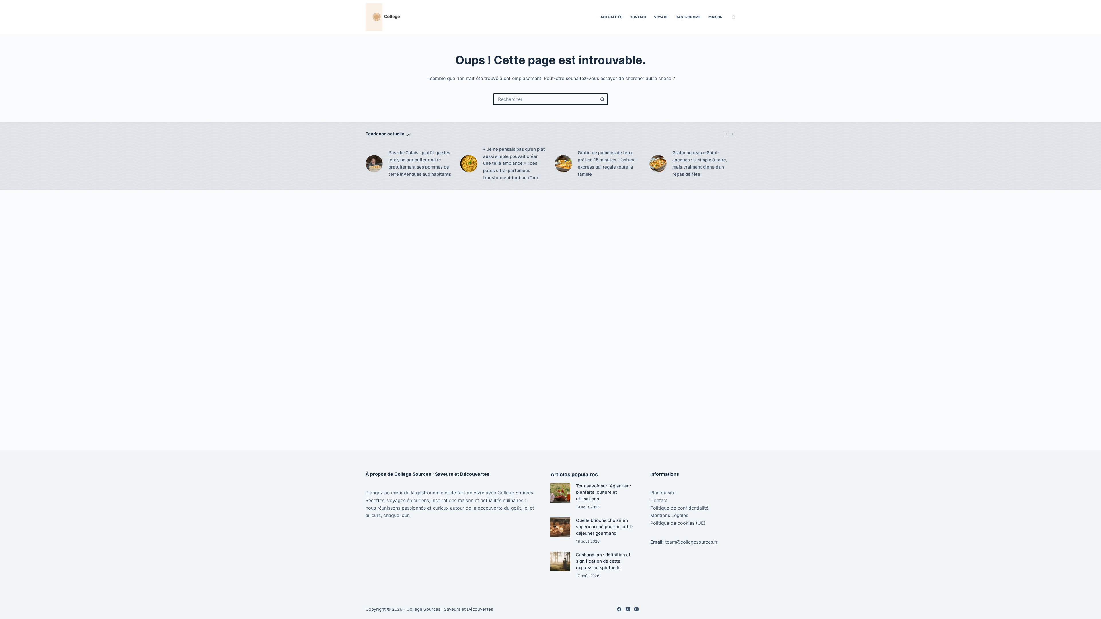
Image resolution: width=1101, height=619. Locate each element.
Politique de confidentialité (679, 508)
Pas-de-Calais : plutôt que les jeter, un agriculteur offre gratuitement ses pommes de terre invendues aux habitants (420, 163)
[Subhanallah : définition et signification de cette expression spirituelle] (560, 561)
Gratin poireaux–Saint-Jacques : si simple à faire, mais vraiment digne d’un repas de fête (699, 163)
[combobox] (545, 99)
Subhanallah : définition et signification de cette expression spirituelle (603, 561)
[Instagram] (636, 609)
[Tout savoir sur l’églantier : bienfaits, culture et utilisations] (560, 493)
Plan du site (663, 492)
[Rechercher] (733, 17)
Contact (638, 17)
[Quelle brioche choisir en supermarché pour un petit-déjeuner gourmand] (560, 527)
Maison (715, 17)
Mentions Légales (669, 515)
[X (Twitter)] (628, 609)
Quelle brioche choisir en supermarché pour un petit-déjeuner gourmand (604, 527)
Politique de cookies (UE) (678, 523)
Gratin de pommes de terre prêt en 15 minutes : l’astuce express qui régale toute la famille (607, 163)
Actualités (611, 17)
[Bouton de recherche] (602, 99)
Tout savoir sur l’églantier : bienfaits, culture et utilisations (603, 492)
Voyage (661, 17)
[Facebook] (619, 609)
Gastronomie (688, 17)
